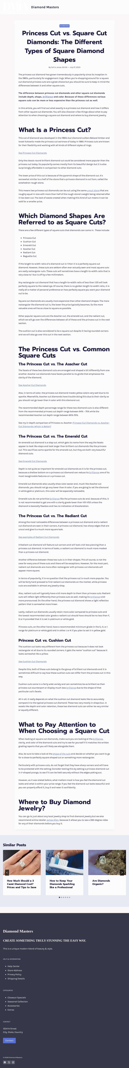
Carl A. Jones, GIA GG (59, 67)
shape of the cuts (62, 753)
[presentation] (22, 862)
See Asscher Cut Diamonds (32, 385)
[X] (9, 1062)
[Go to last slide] (7, 873)
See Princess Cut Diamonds (33, 153)
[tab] (59, 897)
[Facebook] (5, 1062)
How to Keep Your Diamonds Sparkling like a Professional (62, 884)
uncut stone (93, 190)
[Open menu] (123, 7)
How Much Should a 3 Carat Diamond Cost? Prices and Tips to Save (21, 884)
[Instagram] (13, 1062)
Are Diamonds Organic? (101, 882)
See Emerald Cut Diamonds (33, 461)
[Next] (122, 873)
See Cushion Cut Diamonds (33, 661)
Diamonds (64, 26)
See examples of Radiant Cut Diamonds (39, 537)
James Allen (52, 820)
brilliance (48, 96)
